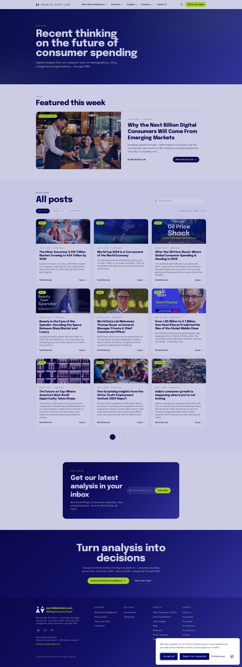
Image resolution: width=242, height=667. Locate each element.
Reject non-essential (194, 656)
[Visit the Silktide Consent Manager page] (232, 656)
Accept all (168, 656)
